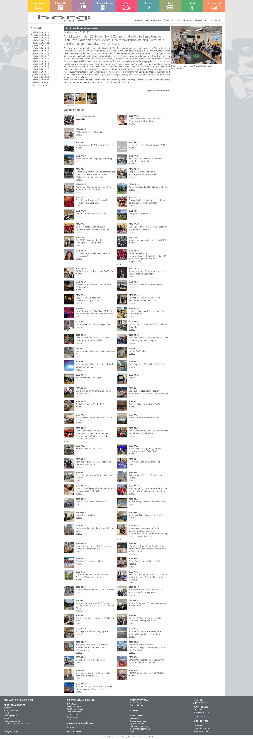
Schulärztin (199, 700)
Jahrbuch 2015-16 (41, 58)
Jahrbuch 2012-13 (41, 66)
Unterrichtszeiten (201, 731)
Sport (6, 726)
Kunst (6, 713)
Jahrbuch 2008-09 (41, 77)
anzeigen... (80, 118)
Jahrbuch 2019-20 (41, 48)
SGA (132, 731)
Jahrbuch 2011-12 (41, 69)
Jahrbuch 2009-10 (41, 74)
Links (69, 719)
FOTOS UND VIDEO (139, 699)
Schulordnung (73, 714)
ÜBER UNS (169, 20)
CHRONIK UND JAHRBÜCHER (80, 699)
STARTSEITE (199, 716)
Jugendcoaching (201, 702)
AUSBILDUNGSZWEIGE (14, 705)
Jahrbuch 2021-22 (41, 42)
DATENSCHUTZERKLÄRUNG (80, 723)
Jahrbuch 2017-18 (41, 53)
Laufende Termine (202, 728)
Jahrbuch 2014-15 (41, 61)
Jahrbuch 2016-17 (41, 56)
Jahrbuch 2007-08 (41, 79)
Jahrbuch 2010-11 (41, 71)
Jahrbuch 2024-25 (41, 35)
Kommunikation (11, 710)
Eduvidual (198, 709)
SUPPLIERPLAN (201, 721)
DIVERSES (71, 703)
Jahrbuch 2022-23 (41, 40)
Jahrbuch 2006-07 (41, 82)
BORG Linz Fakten (75, 706)
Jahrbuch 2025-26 (41, 32)
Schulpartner (73, 717)
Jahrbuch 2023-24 (41, 37)
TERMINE (198, 725)
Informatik (8, 707)
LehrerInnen (135, 718)
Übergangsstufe (11, 731)
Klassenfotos (136, 702)
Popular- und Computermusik (17, 723)
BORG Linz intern (201, 712)
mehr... (132, 123)
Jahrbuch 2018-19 (41, 50)
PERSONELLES (136, 715)
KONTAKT (215, 20)
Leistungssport (10, 715)
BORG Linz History (75, 709)
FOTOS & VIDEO (184, 20)
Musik (6, 718)
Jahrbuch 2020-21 (41, 45)
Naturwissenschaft (12, 721)
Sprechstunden (137, 723)
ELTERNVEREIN (74, 731)
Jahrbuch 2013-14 (41, 64)
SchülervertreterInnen (140, 726)
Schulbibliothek (74, 711)
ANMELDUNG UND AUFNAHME (18, 699)
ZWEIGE (138, 20)
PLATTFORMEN (201, 707)
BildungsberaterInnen (140, 729)
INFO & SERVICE (153, 20)
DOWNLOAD (201, 20)
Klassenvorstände (138, 721)
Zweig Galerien (136, 705)
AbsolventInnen (40, 85)
